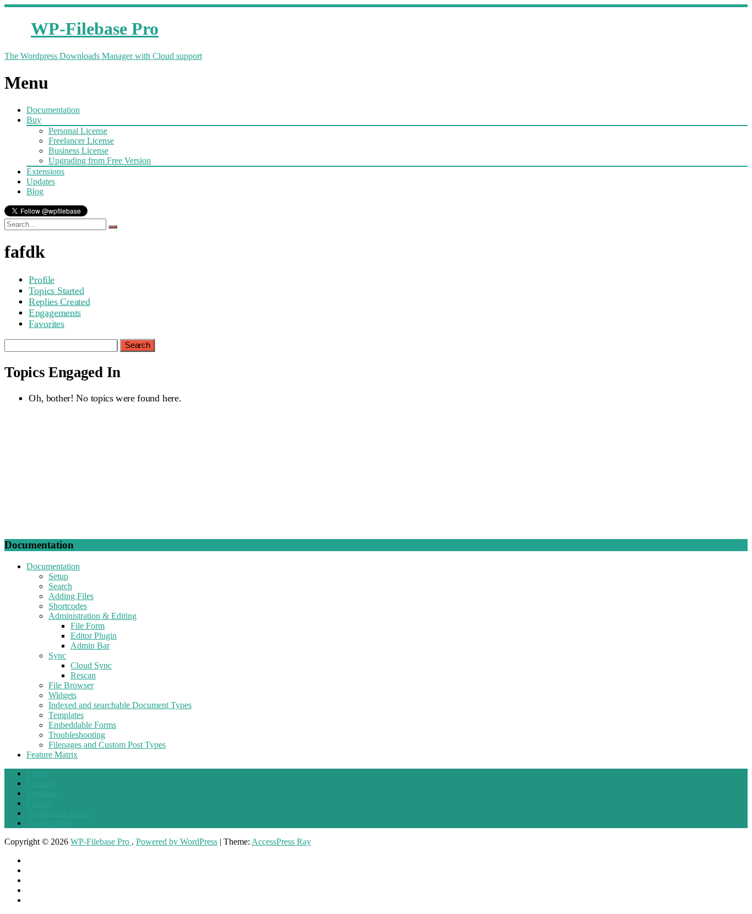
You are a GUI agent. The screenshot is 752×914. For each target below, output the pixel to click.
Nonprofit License (58, 813)
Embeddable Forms (82, 725)
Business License (78, 150)
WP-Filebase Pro (101, 841)
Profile (42, 279)
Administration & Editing (92, 616)
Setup (58, 576)
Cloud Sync (91, 665)
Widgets (62, 695)
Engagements (54, 312)
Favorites (46, 323)
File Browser (71, 685)
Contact (39, 783)
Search (60, 586)
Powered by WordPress (176, 841)
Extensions (45, 171)
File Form (87, 625)
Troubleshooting (76, 734)
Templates (66, 715)
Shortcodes (67, 606)
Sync (57, 655)
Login (36, 773)
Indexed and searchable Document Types (120, 705)
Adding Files (71, 596)
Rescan (83, 675)
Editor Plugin (93, 635)
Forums (39, 803)
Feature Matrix (52, 754)
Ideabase (41, 793)
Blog (34, 191)
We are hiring (49, 823)
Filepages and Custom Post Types (107, 744)
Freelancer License (81, 140)
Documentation (53, 110)
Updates (40, 181)
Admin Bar (90, 645)
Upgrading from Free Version (99, 160)
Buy (33, 119)
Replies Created (59, 301)
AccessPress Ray (281, 841)
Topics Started (56, 290)
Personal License (77, 130)
